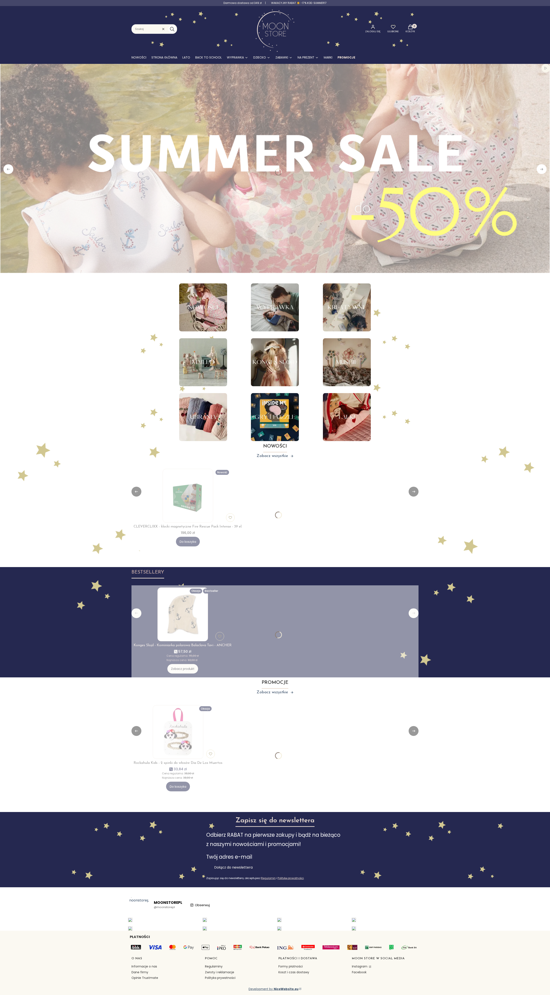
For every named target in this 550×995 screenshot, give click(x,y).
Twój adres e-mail (229, 856)
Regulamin (268, 878)
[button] (172, 29)
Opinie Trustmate (144, 978)
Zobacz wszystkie (272, 456)
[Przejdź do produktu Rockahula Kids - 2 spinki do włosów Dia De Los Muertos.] (178, 732)
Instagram (360, 966)
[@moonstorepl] (139, 905)
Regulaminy (214, 966)
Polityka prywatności (220, 978)
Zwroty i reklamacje (219, 972)
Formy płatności (290, 966)
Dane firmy (139, 972)
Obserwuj (202, 905)
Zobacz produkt (182, 669)
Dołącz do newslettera (233, 867)
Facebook (359, 972)
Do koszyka (188, 542)
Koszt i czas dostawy (293, 972)
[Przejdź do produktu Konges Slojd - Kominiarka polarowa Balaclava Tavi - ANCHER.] (182, 614)
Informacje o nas (144, 966)
